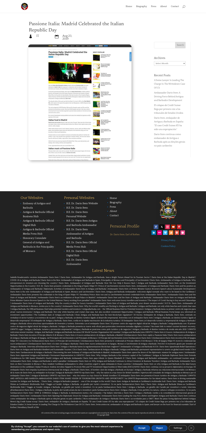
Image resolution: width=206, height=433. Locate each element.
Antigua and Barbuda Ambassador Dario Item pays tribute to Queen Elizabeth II (88, 358)
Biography (141, 6)
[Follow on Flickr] (159, 232)
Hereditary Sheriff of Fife (28, 407)
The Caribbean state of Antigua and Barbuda (54, 315)
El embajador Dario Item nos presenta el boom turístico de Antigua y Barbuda (152, 376)
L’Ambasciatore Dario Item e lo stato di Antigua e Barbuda (53, 344)
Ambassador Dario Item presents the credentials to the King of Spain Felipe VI (44, 295)
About (163, 6)
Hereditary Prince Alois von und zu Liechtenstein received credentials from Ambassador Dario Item (123, 295)
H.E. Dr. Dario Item (77, 207)
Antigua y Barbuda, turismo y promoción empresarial (48, 329)
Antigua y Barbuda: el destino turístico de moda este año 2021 (159, 329)
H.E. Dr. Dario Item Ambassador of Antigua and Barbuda (80, 234)
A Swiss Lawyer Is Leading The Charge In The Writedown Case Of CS (169, 84)
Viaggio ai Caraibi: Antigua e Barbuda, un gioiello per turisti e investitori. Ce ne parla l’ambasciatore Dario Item (95, 384)
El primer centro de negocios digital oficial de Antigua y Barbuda (139, 324)
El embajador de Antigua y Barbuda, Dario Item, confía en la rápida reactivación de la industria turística (75, 321)
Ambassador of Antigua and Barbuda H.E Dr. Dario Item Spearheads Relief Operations (158, 347)
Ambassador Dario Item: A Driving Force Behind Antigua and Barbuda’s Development (168, 97)
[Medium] (177, 232)
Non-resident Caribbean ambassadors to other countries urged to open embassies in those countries (87, 364)
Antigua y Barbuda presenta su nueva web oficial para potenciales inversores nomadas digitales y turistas (104, 326)
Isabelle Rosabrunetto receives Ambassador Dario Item (34, 277)
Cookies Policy (168, 246)
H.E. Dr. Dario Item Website (82, 203)
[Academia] (182, 232)
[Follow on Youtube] (173, 227)
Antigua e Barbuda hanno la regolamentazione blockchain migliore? (90, 347)
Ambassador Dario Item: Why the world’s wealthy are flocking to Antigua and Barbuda (100, 306)
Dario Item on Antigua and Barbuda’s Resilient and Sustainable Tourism (40, 350)
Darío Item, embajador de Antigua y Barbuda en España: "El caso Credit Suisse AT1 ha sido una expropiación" (87, 402)
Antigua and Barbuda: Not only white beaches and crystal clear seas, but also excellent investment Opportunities (83, 312)
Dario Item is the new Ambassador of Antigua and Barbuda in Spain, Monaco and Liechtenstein (52, 292)
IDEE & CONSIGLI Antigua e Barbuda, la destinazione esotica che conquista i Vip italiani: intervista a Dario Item (84, 393)
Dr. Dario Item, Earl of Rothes (125, 234)
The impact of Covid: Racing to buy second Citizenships (172, 300)
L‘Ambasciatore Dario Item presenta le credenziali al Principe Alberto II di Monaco (116, 341)
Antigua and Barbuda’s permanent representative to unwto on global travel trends (155, 350)
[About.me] (171, 232)
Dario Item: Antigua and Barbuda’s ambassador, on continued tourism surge (160, 358)
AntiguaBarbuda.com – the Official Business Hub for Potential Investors (112, 309)
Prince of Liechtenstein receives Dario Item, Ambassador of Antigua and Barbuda (133, 286)
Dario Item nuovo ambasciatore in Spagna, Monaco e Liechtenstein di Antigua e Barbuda (118, 344)
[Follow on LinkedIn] (153, 232)
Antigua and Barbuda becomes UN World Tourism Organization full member (87, 332)
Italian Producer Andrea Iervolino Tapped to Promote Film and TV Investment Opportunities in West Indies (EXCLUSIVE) (87, 367)
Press (153, 6)
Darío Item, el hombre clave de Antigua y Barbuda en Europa (106, 370)
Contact (175, 6)
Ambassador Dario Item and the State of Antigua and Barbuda (124, 298)
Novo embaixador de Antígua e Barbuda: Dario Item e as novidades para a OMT (118, 399)
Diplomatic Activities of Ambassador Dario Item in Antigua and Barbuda (75, 289)
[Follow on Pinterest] (179, 227)
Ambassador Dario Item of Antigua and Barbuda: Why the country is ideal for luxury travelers (52, 303)
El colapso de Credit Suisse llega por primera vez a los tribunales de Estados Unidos (168, 109)
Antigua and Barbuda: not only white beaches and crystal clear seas (167, 306)
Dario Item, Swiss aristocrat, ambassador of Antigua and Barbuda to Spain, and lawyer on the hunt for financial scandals (136, 404)
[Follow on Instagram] (167, 227)
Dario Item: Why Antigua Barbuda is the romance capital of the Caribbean (118, 355)
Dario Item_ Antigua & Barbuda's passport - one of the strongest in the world (76, 381)
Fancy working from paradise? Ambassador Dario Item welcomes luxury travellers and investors (105, 300)
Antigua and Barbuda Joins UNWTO (137, 332)
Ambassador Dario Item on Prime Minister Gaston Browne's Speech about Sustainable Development (151, 289)
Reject (159, 427)
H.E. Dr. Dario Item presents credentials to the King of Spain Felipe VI (67, 286)
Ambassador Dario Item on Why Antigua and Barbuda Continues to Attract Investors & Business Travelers (113, 361)
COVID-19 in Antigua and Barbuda (25, 280)
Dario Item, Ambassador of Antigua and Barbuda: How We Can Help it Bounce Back (97, 283)
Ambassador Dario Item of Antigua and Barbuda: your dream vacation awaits (129, 303)
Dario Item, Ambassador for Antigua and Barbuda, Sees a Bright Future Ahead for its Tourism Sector (105, 277)
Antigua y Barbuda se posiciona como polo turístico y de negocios (102, 329)
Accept (141, 427)
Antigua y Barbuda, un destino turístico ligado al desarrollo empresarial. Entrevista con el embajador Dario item (105, 318)
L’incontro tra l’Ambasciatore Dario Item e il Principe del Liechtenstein (49, 341)
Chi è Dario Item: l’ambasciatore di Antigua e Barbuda (96, 350)
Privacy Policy (168, 240)
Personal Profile (125, 226)
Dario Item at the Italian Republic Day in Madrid (173, 277)
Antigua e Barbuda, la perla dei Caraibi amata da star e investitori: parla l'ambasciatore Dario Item (77, 390)
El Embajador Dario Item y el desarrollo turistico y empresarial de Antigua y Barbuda (158, 321)
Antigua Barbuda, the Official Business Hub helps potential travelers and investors (46, 309)
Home (129, 6)
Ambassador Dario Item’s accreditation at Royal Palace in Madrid (66, 298)
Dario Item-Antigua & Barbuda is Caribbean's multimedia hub (138, 381)
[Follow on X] (161, 227)
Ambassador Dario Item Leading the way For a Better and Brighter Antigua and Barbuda (139, 396)
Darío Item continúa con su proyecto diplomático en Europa (167, 367)
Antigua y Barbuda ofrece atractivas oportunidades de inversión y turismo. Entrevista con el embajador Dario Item (59, 324)
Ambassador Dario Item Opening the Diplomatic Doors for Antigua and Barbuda (65, 396)
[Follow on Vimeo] (165, 232)
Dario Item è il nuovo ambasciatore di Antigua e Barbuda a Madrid (94, 335)
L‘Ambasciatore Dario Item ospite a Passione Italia (145, 335)
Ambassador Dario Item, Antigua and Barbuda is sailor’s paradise (38, 361)
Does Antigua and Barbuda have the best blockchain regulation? (103, 315)
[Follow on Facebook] (156, 227)
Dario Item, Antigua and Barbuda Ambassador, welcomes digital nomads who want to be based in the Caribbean (145, 292)
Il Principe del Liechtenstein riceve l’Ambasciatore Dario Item (125, 338)
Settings (178, 427)
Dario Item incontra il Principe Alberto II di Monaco (41, 335)
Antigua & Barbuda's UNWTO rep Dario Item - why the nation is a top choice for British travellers (98, 373)
